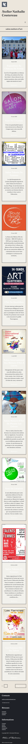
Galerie (3, 724)
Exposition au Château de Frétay (14, 67)
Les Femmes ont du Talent (14, 649)
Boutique (4, 726)
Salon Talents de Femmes (14, 173)
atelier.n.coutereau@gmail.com (8, 699)
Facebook (4, 711)
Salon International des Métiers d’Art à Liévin (14, 363)
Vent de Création (14, 120)
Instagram (4, 713)
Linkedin (4, 714)
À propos (4, 723)
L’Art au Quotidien (14, 302)
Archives (4, 729)
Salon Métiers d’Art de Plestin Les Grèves (14, 423)
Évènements (4, 727)
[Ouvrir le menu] (25, 22)
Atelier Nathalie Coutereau (13, 13)
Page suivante (21, 686)
